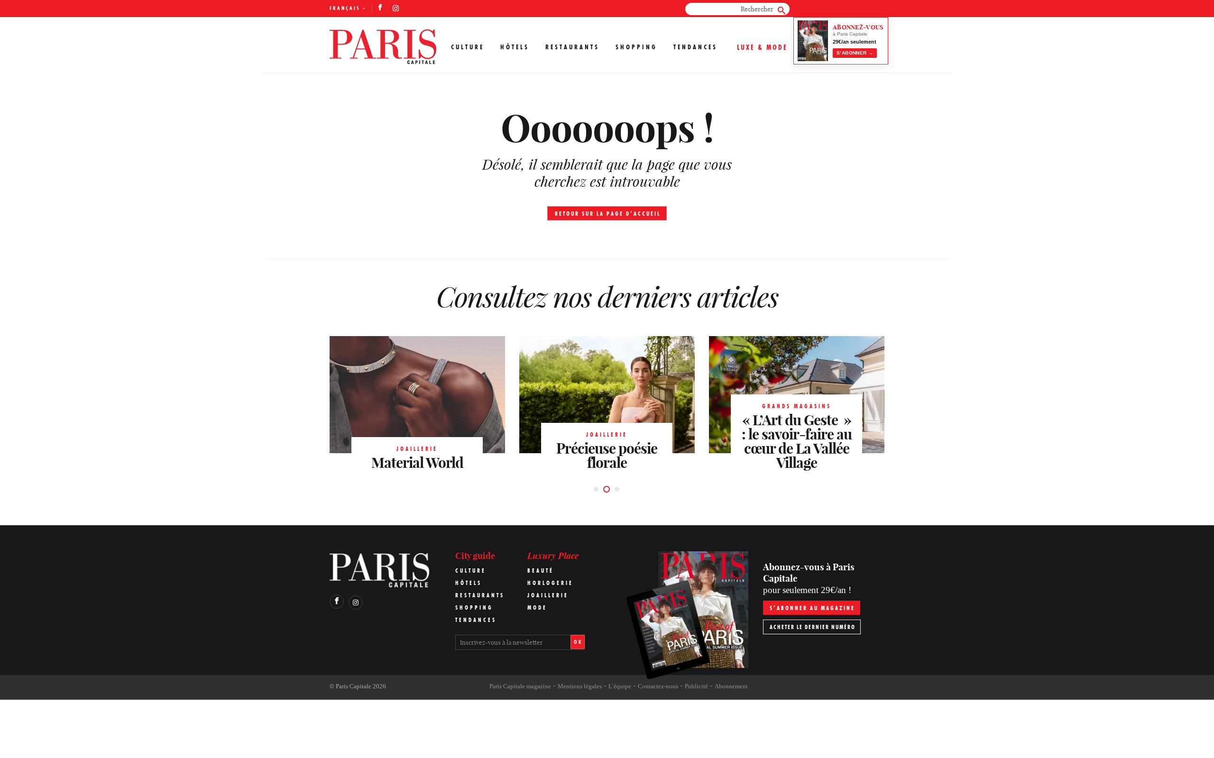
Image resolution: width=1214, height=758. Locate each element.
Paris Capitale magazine (520, 686)
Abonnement (731, 686)
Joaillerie (548, 595)
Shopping (636, 47)
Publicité (696, 686)
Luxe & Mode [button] (762, 47)
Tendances (695, 47)
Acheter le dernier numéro (812, 626)
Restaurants (572, 47)
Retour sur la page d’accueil (608, 213)
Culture (467, 47)
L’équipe (619, 686)
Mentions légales (580, 686)
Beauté (540, 570)
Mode (537, 607)
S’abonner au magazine (812, 608)
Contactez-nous (658, 686)
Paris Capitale (353, 686)
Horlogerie (550, 582)
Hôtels (514, 47)
